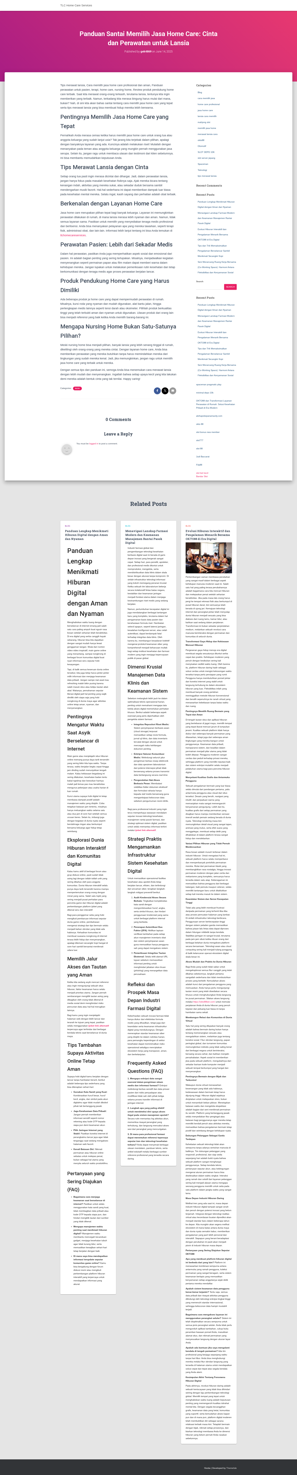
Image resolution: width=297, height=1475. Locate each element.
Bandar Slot (202, 476)
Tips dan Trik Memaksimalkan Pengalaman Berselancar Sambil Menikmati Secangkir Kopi (214, 250)
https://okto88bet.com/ (204, 1002)
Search (199, 281)
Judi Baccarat (202, 456)
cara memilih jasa (206, 98)
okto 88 (199, 424)
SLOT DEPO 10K (206, 152)
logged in (93, 443)
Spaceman (203, 164)
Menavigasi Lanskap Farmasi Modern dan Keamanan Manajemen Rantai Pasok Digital (216, 218)
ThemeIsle (231, 1468)
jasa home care (205, 110)
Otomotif (202, 146)
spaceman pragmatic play (208, 384)
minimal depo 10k (204, 392)
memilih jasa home (207, 128)
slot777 (199, 440)
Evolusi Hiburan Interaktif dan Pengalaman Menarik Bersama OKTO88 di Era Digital (213, 234)
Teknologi (202, 170)
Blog (77, 388)
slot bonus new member (208, 432)
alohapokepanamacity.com (209, 416)
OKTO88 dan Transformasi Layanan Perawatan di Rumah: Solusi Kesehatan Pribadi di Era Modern (215, 404)
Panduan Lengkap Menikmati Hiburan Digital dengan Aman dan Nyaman (86, 535)
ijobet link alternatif (98, 1025)
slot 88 (199, 448)
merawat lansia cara (207, 134)
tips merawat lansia (207, 176)
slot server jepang (206, 158)
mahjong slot (204, 122)
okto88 (201, 140)
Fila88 (199, 465)
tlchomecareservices (73, 235)
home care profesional (209, 104)
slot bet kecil (202, 473)
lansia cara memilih (207, 116)
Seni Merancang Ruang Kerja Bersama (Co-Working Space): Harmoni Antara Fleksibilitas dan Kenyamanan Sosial (217, 267)
